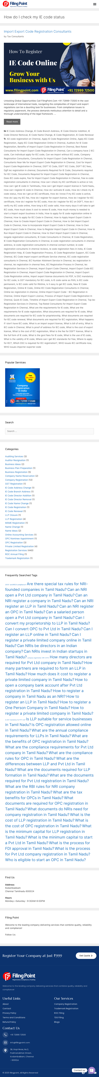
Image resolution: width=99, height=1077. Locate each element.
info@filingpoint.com (20, 1042)
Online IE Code (25, 288)
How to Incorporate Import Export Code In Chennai (48, 225)
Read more (12, 121)
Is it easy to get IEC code (59, 284)
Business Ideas (13, 464)
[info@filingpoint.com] (5, 1042)
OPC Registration (14, 542)
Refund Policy (9, 1022)
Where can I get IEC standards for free (56, 339)
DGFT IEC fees (83, 166)
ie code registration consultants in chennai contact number (44, 245)
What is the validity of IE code (19, 339)
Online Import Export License (29, 296)
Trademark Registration (17, 558)
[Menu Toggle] (94, 4)
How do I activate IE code (57, 190)
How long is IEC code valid (45, 205)
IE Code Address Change (20, 131)
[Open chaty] (91, 1070)
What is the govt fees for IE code (45, 335)
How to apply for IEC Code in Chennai (33, 217)
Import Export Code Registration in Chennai (51, 272)
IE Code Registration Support (69, 252)
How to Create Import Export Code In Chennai (37, 221)
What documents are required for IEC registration (52, 319)
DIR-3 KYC (45, 658)
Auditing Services (14, 456)
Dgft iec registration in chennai (19, 170)
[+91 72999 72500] (5, 1035)
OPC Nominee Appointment (19, 538)
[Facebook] (83, 1072)
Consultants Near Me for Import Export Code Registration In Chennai (39, 162)
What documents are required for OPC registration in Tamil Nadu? (46, 803)
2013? (7, 585)
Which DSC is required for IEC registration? (35, 343)
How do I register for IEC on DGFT (65, 201)
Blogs (57, 1022)
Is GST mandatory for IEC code (34, 280)
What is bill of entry (74, 323)
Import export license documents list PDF (52, 276)
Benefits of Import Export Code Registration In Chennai (46, 146)
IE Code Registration (64, 135)
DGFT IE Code (50, 166)
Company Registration (16, 480)
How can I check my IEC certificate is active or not (66, 182)
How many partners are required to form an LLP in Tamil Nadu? (48, 668)
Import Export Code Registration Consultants (37, 31)
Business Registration (16, 472)
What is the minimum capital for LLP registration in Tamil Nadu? (48, 831)
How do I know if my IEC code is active (70, 194)
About (6, 1004)
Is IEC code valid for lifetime (30, 284)
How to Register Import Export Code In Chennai (61, 229)
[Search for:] (49, 431)
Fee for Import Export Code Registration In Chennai (53, 178)
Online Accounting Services (19, 534)
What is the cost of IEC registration (30, 331)
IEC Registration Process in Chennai (64, 264)
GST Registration (14, 483)
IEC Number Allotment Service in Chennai (50, 260)
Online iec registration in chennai (21, 292)
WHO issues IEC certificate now (75, 343)
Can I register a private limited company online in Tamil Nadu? (48, 640)
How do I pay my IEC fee (16, 198)
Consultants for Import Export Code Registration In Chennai (61, 158)
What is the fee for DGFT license (66, 331)
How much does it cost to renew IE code (35, 209)
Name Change (12, 527)
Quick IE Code (21, 300)
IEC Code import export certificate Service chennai (40, 256)
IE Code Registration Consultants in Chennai (27, 241)
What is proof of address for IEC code (45, 327)
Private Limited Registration (19, 546)
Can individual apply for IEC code (27, 154)
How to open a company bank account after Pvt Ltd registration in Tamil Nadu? (46, 685)
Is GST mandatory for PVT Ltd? (15, 720)
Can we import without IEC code (62, 154)
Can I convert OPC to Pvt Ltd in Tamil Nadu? (44, 629)
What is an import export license (46, 323)
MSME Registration (15, 523)
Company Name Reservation (20, 476)
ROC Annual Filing (14, 554)
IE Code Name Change (40, 135)
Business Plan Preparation (18, 468)
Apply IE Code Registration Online (59, 139)
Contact (7, 1008)
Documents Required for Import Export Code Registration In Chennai (53, 174)
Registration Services (16, 550)
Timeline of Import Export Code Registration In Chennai (57, 300)
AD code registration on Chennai (23, 139)
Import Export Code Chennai (53, 268)
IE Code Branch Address (46, 131)
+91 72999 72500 (18, 1034)
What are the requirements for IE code (49, 307)
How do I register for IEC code (31, 201)
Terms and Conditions (14, 1017)
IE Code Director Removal (18, 499)
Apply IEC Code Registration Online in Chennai (41, 143)
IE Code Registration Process (38, 252)
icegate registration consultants (20, 237)
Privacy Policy (9, 1013)
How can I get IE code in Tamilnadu (22, 186)
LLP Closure (11, 515)
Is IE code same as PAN (63, 280)
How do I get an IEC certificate (33, 194)
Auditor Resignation (15, 460)
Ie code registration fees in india (66, 249)
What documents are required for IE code (64, 311)
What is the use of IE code (77, 335)
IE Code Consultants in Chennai (54, 237)
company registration (34, 658)
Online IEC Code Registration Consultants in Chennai (61, 288)
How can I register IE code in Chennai (23, 190)
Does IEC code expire (15, 178)
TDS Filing (59, 1017)
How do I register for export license (49, 198)
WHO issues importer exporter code (22, 347)
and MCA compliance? (18, 585)
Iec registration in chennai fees (29, 264)
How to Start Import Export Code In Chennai (64, 233)
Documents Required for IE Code (54, 170)
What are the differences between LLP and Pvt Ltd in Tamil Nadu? (45, 764)
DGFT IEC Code (67, 166)
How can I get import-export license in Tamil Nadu (68, 186)
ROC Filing (59, 1013)
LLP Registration (13, 519)
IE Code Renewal (85, 135)
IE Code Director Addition (74, 131)
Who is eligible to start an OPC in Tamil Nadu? (45, 860)
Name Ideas (11, 530)
